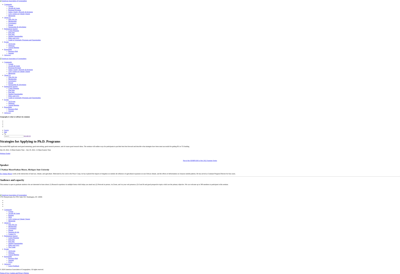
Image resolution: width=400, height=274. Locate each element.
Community (8, 4)
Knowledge (8, 49)
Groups (10, 6)
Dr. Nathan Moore (6, 174)
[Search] (5, 134)
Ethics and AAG (13, 38)
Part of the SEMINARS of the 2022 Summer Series (200, 160)
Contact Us (12, 234)
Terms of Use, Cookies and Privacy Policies (14, 273)
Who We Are (12, 19)
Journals (11, 53)
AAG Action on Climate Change (19, 14)
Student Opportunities (15, 36)
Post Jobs (11, 34)
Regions (11, 215)
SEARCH (27, 136)
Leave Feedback (13, 266)
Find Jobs (11, 32)
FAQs (10, 262)
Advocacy (7, 55)
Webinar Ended (5, 153)
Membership (12, 21)
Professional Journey (11, 29)
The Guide (11, 247)
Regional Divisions (14, 10)
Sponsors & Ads (13, 232)
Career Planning (13, 31)
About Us (7, 17)
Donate (10, 25)
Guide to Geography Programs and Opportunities (24, 40)
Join (5, 132)
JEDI (10, 217)
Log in (6, 130)
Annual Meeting (13, 47)
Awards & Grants (14, 8)
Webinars (11, 46)
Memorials (11, 16)
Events (6, 42)
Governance (12, 23)
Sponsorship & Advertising (17, 27)
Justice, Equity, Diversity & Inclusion (20, 12)
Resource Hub (13, 51)
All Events (11, 44)
